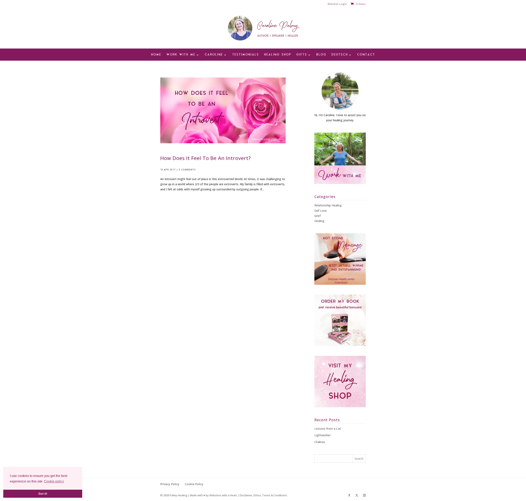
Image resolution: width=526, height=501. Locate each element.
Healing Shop (277, 55)
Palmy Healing (178, 495)
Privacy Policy (169, 484)
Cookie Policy (194, 484)
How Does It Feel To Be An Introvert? (205, 158)
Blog (321, 55)
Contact (366, 55)
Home (156, 55)
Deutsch (339, 55)
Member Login (337, 4)
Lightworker (322, 435)
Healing (319, 221)
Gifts (301, 55)
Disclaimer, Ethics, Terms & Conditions (263, 495)
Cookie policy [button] (54, 481)
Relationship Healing (328, 205)
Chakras (319, 442)
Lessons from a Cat (327, 428)
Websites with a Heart (223, 495)
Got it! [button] (42, 493)
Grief (317, 216)
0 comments (187, 169)
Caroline (214, 55)
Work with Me (180, 55)
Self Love (320, 211)
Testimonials (245, 55)
